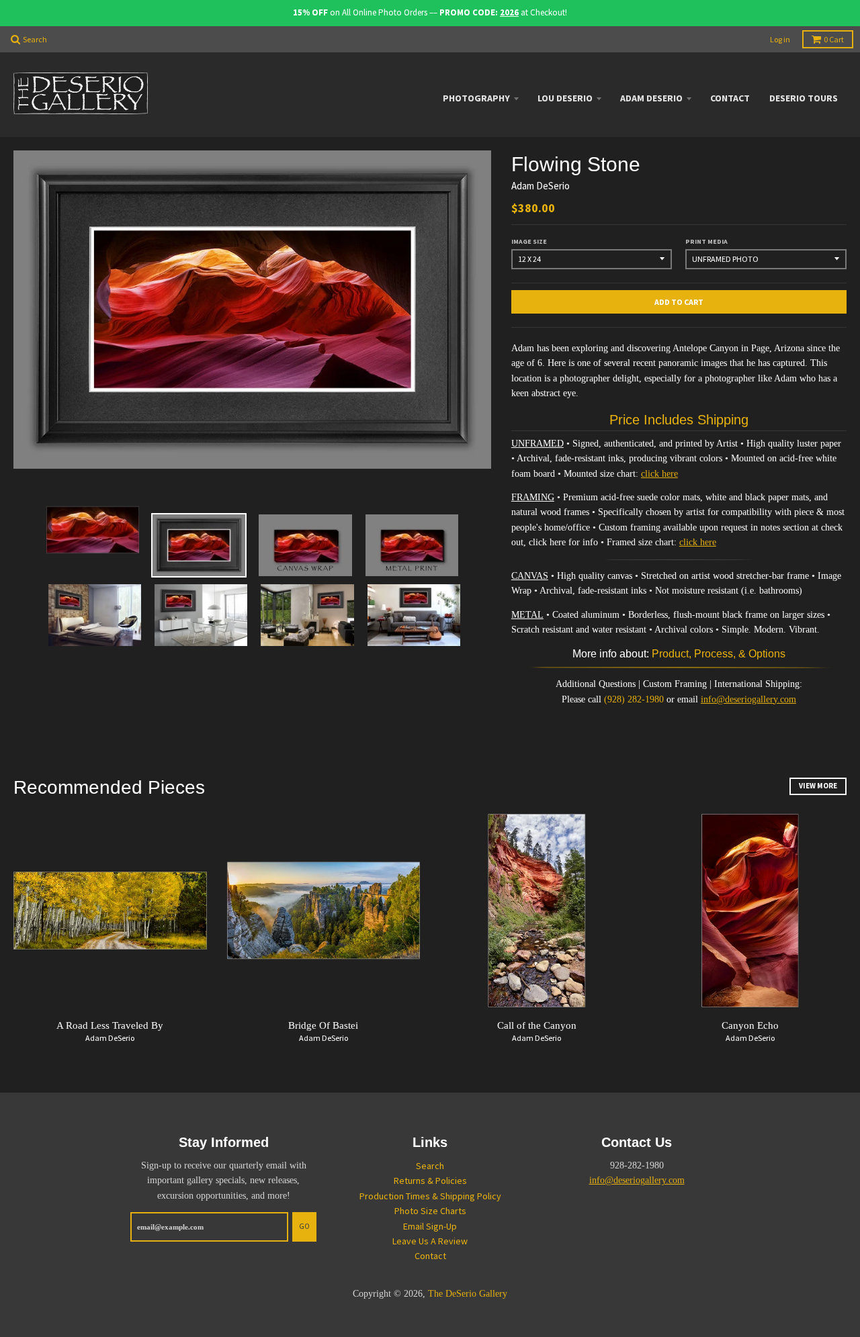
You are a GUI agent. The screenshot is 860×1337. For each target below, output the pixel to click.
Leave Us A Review (430, 1241)
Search (430, 1166)
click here (659, 474)
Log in (780, 39)
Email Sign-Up (430, 1226)
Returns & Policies (430, 1180)
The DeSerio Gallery (467, 1294)
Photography (476, 98)
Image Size (529, 241)
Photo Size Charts (430, 1211)
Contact (730, 98)
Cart (834, 39)
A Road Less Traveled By (109, 1025)
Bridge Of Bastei (323, 1025)
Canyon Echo (750, 1025)
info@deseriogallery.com (748, 699)
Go (304, 1226)
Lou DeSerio (565, 98)
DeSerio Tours (803, 98)
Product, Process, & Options (718, 653)
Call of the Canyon (536, 1025)
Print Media (706, 241)
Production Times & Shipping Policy (430, 1196)
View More (818, 785)
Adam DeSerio (651, 98)
